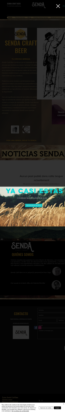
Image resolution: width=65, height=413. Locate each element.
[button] (58, 6)
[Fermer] (64, 404)
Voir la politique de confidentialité (20, 411)
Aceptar (57, 408)
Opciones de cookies (45, 408)
